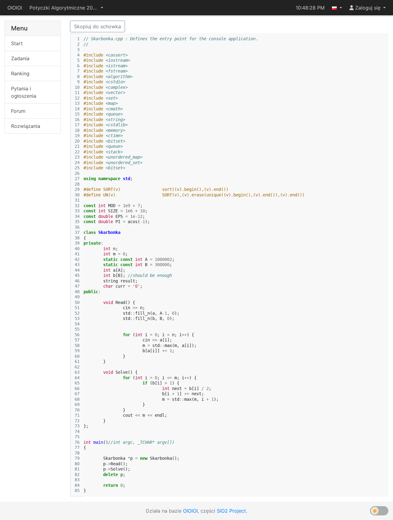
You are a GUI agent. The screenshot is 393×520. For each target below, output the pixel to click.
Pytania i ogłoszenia (23, 92)
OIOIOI (14, 8)
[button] (66, 7)
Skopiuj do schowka (97, 26)
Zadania (20, 58)
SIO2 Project (231, 511)
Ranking (20, 73)
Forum (18, 111)
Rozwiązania (25, 126)
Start (17, 43)
